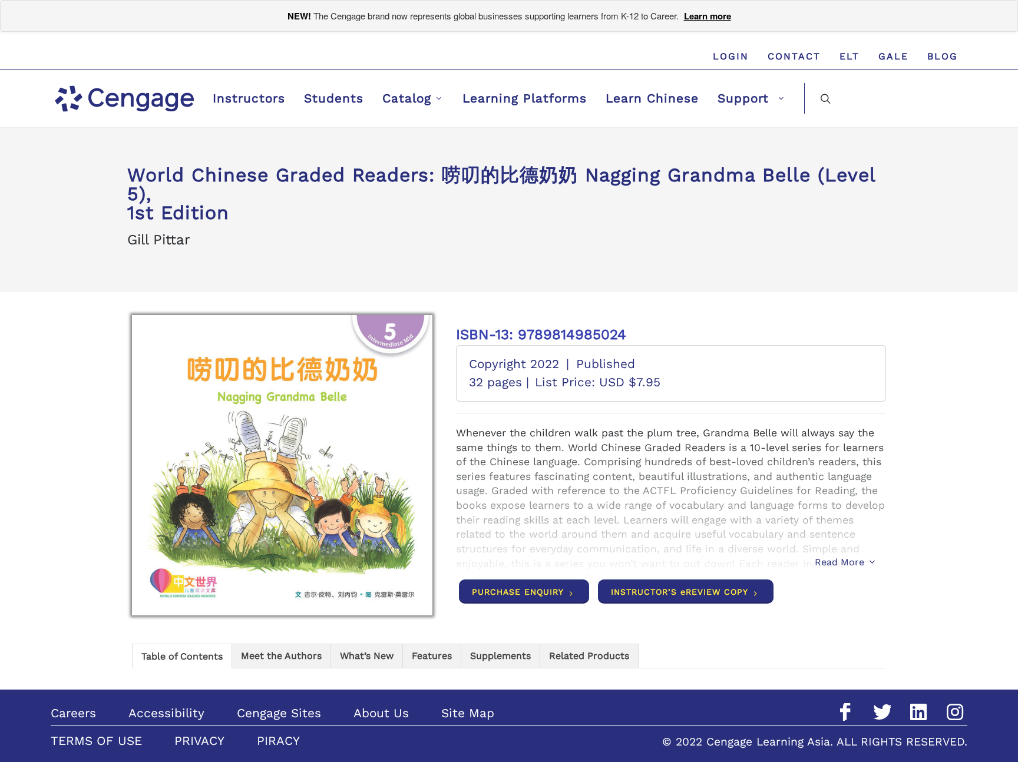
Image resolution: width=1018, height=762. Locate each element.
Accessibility (166, 713)
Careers (73, 713)
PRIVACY (199, 741)
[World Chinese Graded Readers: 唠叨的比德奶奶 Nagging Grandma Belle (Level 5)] (282, 465)
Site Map (467, 713)
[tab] (182, 656)
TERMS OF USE (96, 741)
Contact (794, 56)
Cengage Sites (279, 713)
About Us (381, 713)
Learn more (707, 15)
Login (731, 56)
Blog (942, 56)
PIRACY (278, 741)
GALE (893, 56)
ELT (849, 56)
